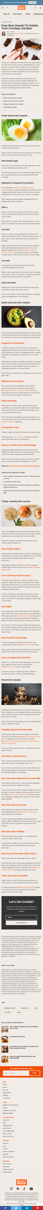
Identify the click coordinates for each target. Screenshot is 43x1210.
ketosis (36, 83)
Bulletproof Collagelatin (24, 887)
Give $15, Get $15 (8, 1157)
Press (4, 1146)
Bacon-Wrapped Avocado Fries (16, 657)
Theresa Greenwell (19, 33)
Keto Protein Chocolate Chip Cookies (19, 853)
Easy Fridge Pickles (11, 549)
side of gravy (7, 422)
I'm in (34, 1073)
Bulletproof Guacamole (13, 381)
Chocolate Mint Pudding (13, 831)
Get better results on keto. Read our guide (23, 466)
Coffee (5, 1085)
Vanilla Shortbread (11, 741)
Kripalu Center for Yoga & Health (22, 976)
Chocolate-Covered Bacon (14, 756)
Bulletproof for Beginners (11, 1105)
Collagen (5, 1095)
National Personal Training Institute (24, 974)
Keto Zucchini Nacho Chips (14, 638)
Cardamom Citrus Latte (12, 482)
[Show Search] (7, 7)
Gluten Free (24, 1008)
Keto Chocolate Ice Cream (14, 805)
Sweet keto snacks (10, 107)
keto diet (14, 69)
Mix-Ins (5, 1087)
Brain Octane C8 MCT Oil (18, 795)
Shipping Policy (7, 1126)
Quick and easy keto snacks (13, 101)
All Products (6, 1098)
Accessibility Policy (9, 1131)
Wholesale (6, 1167)
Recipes (5, 1108)
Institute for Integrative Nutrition (20, 972)
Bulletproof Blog (8, 1113)
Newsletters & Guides (9, 1110)
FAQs (4, 1123)
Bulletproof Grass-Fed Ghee (27, 812)
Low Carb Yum (18, 437)
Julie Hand (12, 32)
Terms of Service (8, 1136)
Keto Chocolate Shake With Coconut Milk (21, 778)
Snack (19, 1012)
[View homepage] (21, 7)
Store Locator (7, 1164)
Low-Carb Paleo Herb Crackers (16, 575)
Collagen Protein (9, 1008)
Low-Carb (7, 1012)
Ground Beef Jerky (11, 427)
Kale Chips (7, 606)
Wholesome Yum (24, 616)
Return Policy (7, 1128)
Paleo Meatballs (9, 401)
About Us (6, 1143)
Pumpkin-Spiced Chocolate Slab (17, 729)
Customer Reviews (8, 1151)
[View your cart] (40, 7)
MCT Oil (5, 1090)
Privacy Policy (7, 1134)
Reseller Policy (7, 1172)
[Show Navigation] (2, 7)
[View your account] (35, 7)
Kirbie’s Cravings (11, 667)
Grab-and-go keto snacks (12, 98)
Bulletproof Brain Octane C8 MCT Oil (17, 390)
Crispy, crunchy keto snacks (13, 104)
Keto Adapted (26, 645)
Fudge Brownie (24, 741)
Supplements (7, 1093)
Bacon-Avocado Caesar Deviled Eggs (19, 445)
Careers (5, 1149)
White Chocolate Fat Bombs (15, 875)
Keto (35, 1008)
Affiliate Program (8, 1169)
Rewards (5, 1154)
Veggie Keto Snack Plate (13, 343)
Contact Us (6, 1120)
